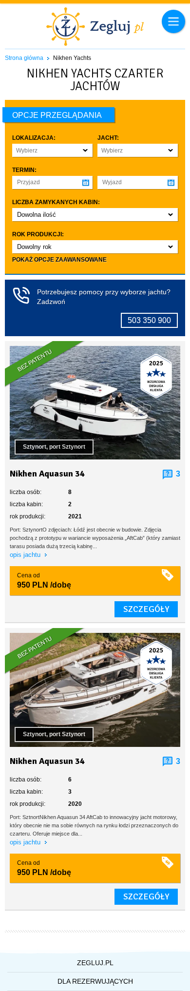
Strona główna (24, 58)
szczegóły (146, 609)
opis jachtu (26, 554)
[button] (52, 150)
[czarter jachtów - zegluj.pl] (95, 27)
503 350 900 (149, 320)
